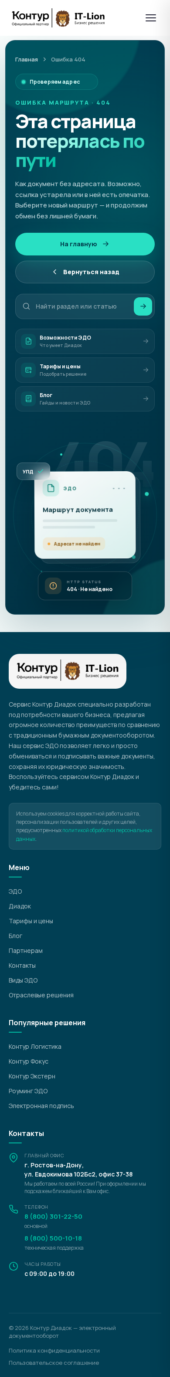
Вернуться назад (91, 272)
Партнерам (26, 950)
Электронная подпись (41, 1106)
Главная (26, 59)
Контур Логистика (35, 1046)
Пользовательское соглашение (54, 1363)
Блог (15, 936)
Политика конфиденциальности (54, 1350)
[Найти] (143, 306)
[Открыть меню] (151, 18)
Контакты (22, 965)
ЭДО (15, 891)
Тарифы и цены (31, 921)
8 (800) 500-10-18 (53, 1238)
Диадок (20, 906)
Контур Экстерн (32, 1076)
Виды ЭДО (23, 980)
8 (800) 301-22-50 (53, 1216)
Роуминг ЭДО (28, 1091)
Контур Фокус (28, 1061)
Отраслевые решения (41, 995)
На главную (78, 244)
